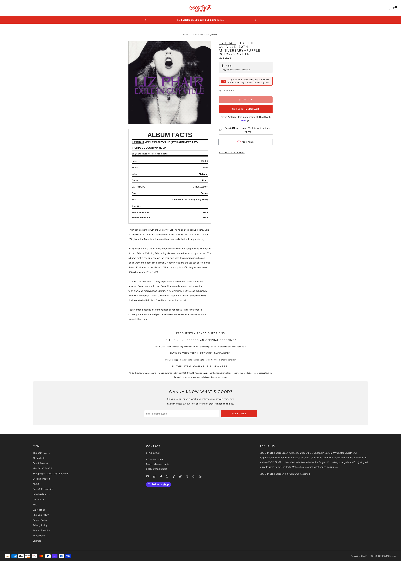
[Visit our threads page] (167, 476)
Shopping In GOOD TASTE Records (51, 473)
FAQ (35, 504)
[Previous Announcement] (145, 20)
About (36, 484)
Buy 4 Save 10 (40, 463)
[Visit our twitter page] (180, 476)
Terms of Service (41, 530)
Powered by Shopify (359, 556)
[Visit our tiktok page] (174, 476)
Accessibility (39, 535)
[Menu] (6, 8)
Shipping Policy (41, 515)
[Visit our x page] (187, 476)
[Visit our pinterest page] (160, 476)
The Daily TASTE (41, 452)
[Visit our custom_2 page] (200, 476)
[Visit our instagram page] (154, 476)
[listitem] (200, 20)
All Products (39, 458)
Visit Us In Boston (212, 19)
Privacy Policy (40, 525)
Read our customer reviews (232, 152)
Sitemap (37, 540)
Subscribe (239, 413)
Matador (225, 58)
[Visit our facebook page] (147, 476)
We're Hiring (39, 509)
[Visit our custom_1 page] (193, 476)
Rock (205, 180)
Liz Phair (227, 43)
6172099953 (153, 452)
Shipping (225, 69)
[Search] (388, 8)
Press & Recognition (43, 489)
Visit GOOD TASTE (42, 468)
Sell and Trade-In (41, 478)
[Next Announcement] (256, 20)
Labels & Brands (41, 494)
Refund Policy (40, 520)
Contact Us (38, 499)
